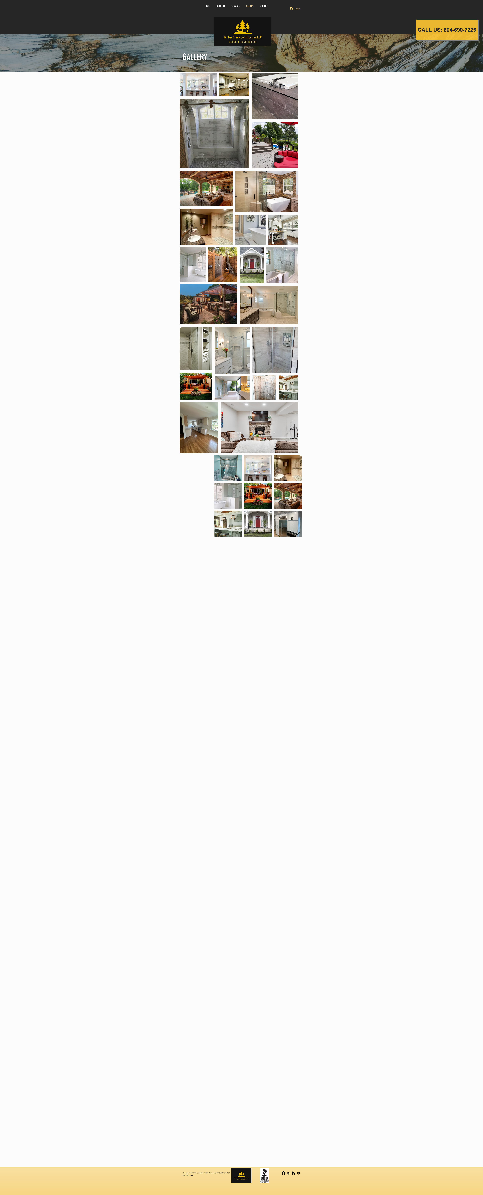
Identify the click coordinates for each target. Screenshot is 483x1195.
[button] (228, 468)
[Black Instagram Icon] (288, 1173)
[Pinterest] (298, 1173)
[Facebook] (283, 1173)
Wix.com (189, 1175)
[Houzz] (293, 1173)
